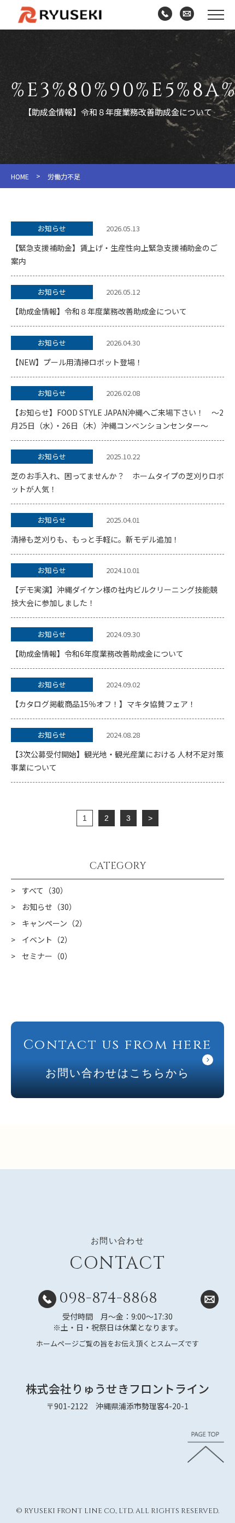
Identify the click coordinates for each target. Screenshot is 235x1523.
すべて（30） (45, 890)
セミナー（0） (47, 955)
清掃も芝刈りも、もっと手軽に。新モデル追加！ (95, 539)
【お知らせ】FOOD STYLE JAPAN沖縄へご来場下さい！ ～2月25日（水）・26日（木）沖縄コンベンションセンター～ (117, 419)
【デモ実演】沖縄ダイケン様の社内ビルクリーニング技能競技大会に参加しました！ (114, 596)
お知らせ (52, 228)
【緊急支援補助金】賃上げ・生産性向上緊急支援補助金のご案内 (114, 254)
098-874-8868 (108, 1298)
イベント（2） (47, 939)
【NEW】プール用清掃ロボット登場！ (77, 362)
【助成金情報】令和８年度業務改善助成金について (99, 311)
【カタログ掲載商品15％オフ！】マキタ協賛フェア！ (103, 703)
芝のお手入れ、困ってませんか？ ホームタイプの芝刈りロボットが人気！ (117, 482)
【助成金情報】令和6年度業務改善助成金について (97, 653)
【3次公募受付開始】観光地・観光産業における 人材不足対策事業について (117, 761)
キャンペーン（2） (54, 923)
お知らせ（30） (49, 906)
